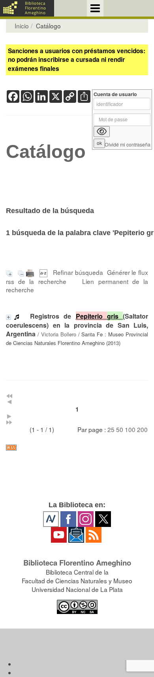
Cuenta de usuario (115, 94)
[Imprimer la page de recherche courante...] (31, 272)
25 (111, 429)
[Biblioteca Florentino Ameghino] (27, 8)
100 (130, 429)
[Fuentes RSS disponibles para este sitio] (77, 448)
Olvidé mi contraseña (127, 144)
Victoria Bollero (58, 334)
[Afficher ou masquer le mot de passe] (102, 131)
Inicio (22, 25)
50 (119, 429)
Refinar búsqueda (78, 272)
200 (142, 429)
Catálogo (46, 151)
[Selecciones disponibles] (44, 272)
